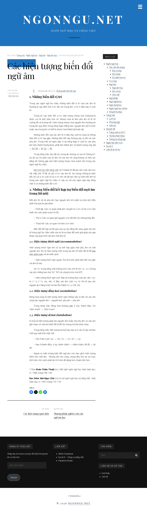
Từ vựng (113, 81)
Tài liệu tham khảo (117, 136)
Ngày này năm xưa (114, 143)
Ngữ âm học (13, 96)
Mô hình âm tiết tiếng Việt (46, 170)
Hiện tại (112, 125)
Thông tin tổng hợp (117, 139)
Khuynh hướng (115, 112)
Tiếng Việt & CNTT (117, 132)
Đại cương (116, 71)
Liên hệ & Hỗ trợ (113, 149)
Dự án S (109, 146)
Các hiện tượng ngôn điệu (36, 413)
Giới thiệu (106, 473)
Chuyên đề (110, 129)
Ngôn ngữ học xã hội (118, 108)
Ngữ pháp (113, 98)
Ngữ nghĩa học (115, 101)
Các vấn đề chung (117, 67)
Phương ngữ (114, 122)
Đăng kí (13, 477)
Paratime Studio (65, 460)
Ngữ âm (112, 84)
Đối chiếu (116, 74)
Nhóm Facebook (65, 454)
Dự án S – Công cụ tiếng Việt (71, 457)
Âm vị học (116, 91)
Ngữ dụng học (115, 105)
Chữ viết (115, 95)
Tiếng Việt (110, 115)
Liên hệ (105, 476)
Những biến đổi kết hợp (66, 91)
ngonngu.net (73, 19)
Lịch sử (112, 119)
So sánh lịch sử (119, 77)
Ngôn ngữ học (112, 64)
